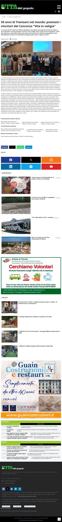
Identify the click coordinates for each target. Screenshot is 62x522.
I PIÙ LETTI (5, 297)
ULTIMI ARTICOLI (6, 173)
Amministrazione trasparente (27, 496)
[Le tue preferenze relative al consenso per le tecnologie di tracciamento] (59, 519)
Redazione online (5, 39)
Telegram (29, 147)
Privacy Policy (7, 506)
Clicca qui (34, 511)
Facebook (5, 147)
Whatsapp (20, 147)
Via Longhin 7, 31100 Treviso (11, 478)
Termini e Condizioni (30, 506)
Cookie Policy (18, 506)
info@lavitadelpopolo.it (10, 481)
